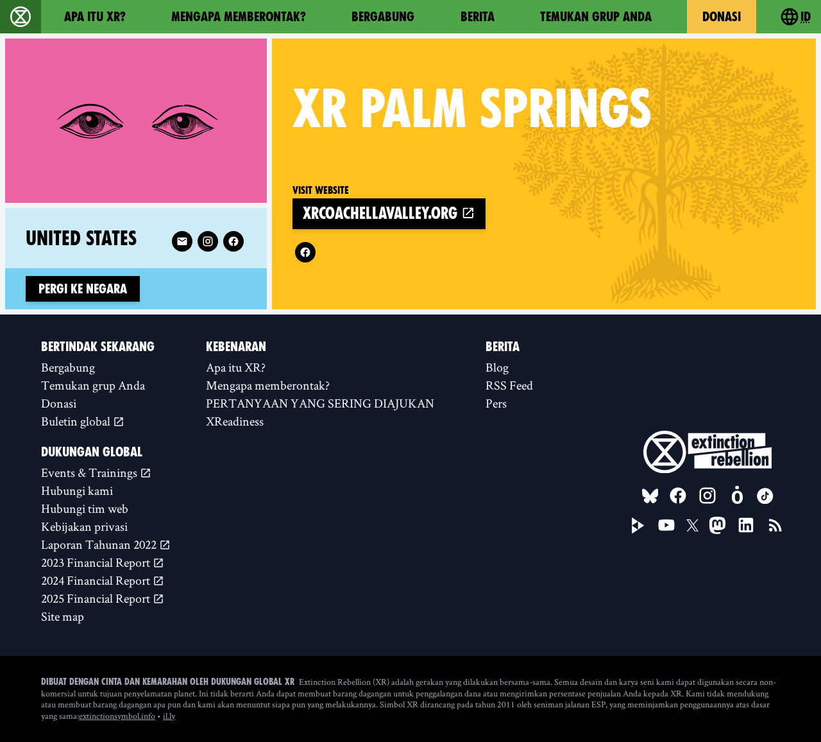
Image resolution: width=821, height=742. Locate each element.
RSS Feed (509, 385)
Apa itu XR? (95, 16)
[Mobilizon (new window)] (737, 495)
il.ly (169, 715)
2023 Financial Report (97, 562)
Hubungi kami (77, 490)
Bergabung (382, 16)
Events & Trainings (90, 472)
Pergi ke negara (82, 289)
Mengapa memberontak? (238, 16)
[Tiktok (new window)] (765, 496)
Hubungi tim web (84, 508)
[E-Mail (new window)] (182, 241)
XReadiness (235, 421)
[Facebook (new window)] (305, 252)
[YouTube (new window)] (666, 525)
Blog (497, 367)
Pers (496, 403)
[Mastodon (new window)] (717, 525)
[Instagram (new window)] (208, 241)
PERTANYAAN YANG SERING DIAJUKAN (320, 403)
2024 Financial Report (97, 580)
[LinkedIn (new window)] (746, 525)
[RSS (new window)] (775, 525)
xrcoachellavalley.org (382, 213)
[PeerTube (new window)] (638, 525)
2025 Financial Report (97, 598)
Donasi (721, 16)
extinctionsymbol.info (117, 715)
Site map (62, 616)
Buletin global (77, 421)
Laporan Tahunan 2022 (100, 544)
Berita (478, 16)
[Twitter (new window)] (692, 525)
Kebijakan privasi (84, 526)
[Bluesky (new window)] (650, 496)
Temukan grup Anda (596, 16)
